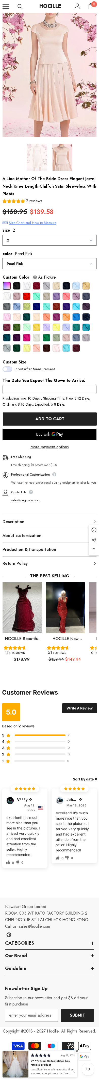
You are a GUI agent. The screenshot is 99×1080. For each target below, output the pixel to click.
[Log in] (77, 6)
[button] (22, 201)
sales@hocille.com (34, 926)
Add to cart (49, 419)
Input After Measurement (34, 369)
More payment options (49, 447)
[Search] (20, 7)
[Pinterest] (9, 935)
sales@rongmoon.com (25, 500)
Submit (77, 1015)
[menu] (6, 6)
